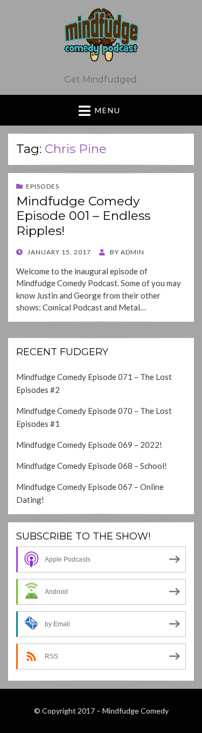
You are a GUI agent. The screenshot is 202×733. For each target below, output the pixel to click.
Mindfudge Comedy (135, 710)
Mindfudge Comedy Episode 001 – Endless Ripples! (83, 215)
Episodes (42, 186)
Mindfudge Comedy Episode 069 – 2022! (89, 445)
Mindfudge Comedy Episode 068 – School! (91, 466)
